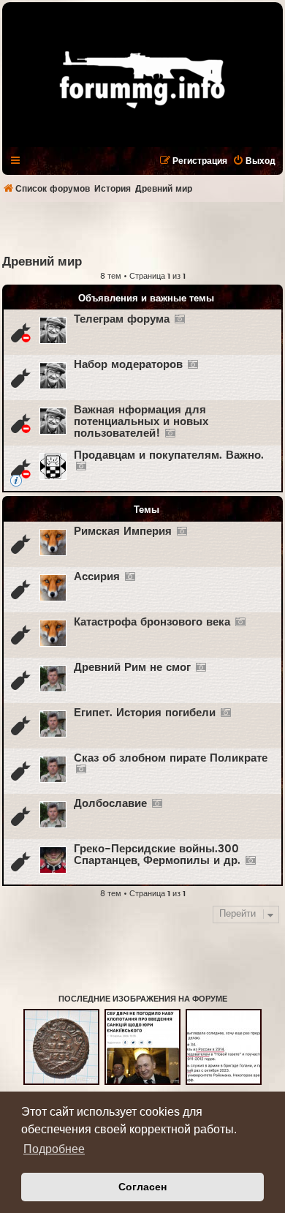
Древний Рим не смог (132, 667)
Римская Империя (123, 531)
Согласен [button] (142, 1187)
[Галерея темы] (179, 319)
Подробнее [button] (54, 1149)
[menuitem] (254, 161)
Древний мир (42, 262)
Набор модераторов (128, 364)
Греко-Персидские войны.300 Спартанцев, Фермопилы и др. (157, 855)
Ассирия (97, 576)
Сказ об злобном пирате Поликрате (170, 758)
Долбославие (110, 803)
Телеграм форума (122, 319)
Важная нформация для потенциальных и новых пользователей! (141, 422)
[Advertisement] (143, 227)
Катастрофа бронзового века (152, 622)
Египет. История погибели (145, 712)
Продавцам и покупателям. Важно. (169, 455)
